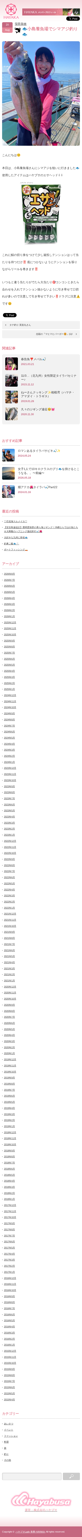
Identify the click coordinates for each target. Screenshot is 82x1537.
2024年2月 (9, 756)
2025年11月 (10, 628)
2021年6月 (9, 950)
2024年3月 (9, 750)
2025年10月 (10, 634)
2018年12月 (10, 1132)
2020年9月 (9, 1005)
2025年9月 (9, 640)
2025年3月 (9, 677)
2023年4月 (9, 816)
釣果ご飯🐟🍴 (11, 543)
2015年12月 (10, 1351)
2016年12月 (10, 1278)
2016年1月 (9, 1344)
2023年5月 (9, 810)
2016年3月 (9, 1332)
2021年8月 (9, 938)
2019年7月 (9, 1090)
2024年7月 (9, 725)
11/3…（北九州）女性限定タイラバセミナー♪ (49, 377)
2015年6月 (9, 1387)
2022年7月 (9, 871)
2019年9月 (9, 1077)
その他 (7, 1460)
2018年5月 (9, 1175)
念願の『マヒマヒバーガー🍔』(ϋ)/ (54, 334)
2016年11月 (10, 1284)
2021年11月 (10, 920)
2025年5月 (9, 664)
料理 (6, 1442)
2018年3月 (9, 1187)
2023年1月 (9, 835)
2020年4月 (9, 1035)
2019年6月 (9, 1096)
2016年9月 (9, 1296)
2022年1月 (9, 908)
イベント (8, 1429)
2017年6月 (9, 1241)
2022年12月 (10, 841)
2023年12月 (10, 768)
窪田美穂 (20, 24)
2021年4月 (9, 962)
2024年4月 (9, 744)
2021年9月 (9, 932)
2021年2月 (9, 974)
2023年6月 (9, 804)
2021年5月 (9, 956)
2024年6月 (9, 731)
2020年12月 (10, 986)
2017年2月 (9, 1266)
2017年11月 (10, 1211)
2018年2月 (9, 1193)
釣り (6, 1454)
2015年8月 (9, 1375)
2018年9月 (9, 1150)
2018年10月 (10, 1144)
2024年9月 (9, 713)
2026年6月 (9, 586)
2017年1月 (9, 1272)
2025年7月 (9, 652)
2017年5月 (9, 1247)
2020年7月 (9, 1017)
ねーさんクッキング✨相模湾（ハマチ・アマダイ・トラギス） (48, 394)
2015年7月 (9, 1381)
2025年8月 (9, 646)
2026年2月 (9, 610)
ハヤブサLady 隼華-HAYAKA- (30, 1531)
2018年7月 (9, 1162)
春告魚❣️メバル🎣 (33, 359)
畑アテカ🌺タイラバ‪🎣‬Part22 (37, 487)
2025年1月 (9, 689)
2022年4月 (9, 889)
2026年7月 (9, 580)
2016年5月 (9, 1320)
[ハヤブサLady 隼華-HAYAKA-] (11, 11)
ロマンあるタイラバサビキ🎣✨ (39, 450)
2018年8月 (9, 1156)
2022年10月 (10, 853)
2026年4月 (9, 598)
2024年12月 (10, 695)
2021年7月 (9, 944)
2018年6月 (9, 1169)
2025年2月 (9, 683)
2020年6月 (9, 1023)
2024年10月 (10, 707)
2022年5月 (9, 883)
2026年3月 (9, 604)
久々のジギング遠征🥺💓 (38, 409)
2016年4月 (9, 1326)
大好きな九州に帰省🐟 (16, 537)
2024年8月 (9, 719)
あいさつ (8, 1423)
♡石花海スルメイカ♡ (15, 521)
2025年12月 (10, 622)
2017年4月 (9, 1254)
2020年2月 (9, 1047)
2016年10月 (10, 1290)
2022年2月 (9, 901)
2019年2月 (9, 1120)
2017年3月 (9, 1259)
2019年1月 (9, 1126)
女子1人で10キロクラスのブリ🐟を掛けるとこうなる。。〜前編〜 (48, 471)
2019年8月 (9, 1083)
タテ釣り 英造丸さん (20, 325)
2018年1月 (9, 1199)
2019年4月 (9, 1108)
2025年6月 (9, 659)
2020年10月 (10, 998)
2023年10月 (10, 780)
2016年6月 (9, 1314)
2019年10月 (10, 1071)
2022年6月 (9, 877)
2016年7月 (9, 1308)
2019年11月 (10, 1065)
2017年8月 (9, 1229)
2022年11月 (10, 847)
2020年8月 (9, 1011)
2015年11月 (10, 1357)
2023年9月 (9, 786)
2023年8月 (9, 792)
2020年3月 (9, 1041)
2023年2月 (9, 828)
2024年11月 (10, 701)
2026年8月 (9, 574)
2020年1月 (9, 1053)
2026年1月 (9, 616)
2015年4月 (9, 1399)
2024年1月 (9, 762)
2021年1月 (9, 980)
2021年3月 (9, 968)
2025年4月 (9, 671)
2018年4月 (9, 1181)
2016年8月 (9, 1302)
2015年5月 (9, 1393)
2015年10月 (10, 1363)
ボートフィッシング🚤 (16, 549)
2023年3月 (9, 822)
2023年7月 (9, 798)
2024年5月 (9, 737)
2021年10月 (10, 926)
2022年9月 (9, 859)
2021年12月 (10, 913)
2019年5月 (9, 1102)
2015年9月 (9, 1369)
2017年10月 (10, 1217)
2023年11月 (10, 774)
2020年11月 (10, 992)
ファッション (11, 1436)
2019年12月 (10, 1059)
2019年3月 (9, 1114)
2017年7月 (9, 1235)
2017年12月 (10, 1205)
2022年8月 (9, 865)
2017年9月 (9, 1223)
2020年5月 (9, 1029)
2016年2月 (9, 1339)
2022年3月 (9, 895)
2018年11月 (10, 1138)
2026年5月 (9, 592)
